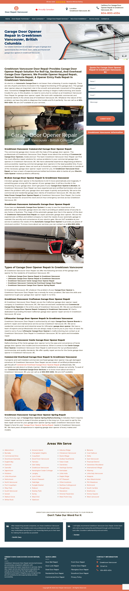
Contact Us (105, 19)
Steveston (63, 491)
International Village (94, 468)
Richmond (91, 485)
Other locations (65, 482)
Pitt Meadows (92, 482)
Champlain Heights (39, 453)
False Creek (63, 462)
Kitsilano (8, 473)
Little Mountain (10, 476)
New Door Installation (78, 19)
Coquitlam (36, 456)
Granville (8, 468)
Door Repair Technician (20, 19)
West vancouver (93, 497)
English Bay (9, 462)
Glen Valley (36, 465)
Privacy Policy (76, 577)
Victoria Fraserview (66, 494)
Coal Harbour (92, 453)
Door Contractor (38, 19)
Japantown (9, 470)
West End (35, 497)
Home (7, 19)
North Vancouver (11, 482)
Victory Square (92, 494)
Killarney (90, 470)
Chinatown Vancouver (67, 453)
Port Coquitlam (10, 485)
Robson (35, 488)
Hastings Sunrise (65, 468)
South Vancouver (11, 491)
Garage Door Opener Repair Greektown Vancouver (45, 23)
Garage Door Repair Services (57, 19)
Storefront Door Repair (80, 573)
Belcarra (90, 450)
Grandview (63, 465)
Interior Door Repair (78, 566)
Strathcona (91, 491)
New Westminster (94, 479)
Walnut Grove (10, 497)
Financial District (93, 462)
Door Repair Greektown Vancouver (19, 23)
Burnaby (8, 453)
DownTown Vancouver (40, 459)
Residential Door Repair (54, 573)
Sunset (7, 494)
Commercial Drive (11, 456)
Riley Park (8, 488)
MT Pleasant (64, 479)
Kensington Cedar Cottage (42, 470)
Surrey (34, 494)
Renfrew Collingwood (67, 485)
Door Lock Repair (52, 566)
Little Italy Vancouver (95, 473)
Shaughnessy (64, 488)
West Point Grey (65, 497)
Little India (63, 473)
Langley (35, 473)
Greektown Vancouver (40, 468)
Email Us (103, 566)
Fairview (35, 462)
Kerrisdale (63, 470)
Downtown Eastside (12, 459)
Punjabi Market (38, 485)
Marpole (90, 476)
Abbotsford (9, 450)
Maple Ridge (64, 476)
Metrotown (9, 479)
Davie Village (64, 456)
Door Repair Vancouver (63, 588)
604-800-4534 (110, 13)
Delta (89, 456)
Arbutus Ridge (64, 450)
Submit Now (105, 119)
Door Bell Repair (51, 562)
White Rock (9, 500)
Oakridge (35, 482)
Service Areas (94, 19)
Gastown (8, 465)
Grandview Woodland (95, 465)
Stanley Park (37, 491)
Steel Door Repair (52, 569)
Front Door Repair (78, 562)
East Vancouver (93, 459)
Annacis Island (37, 450)
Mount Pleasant (38, 479)
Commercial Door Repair (54, 577)
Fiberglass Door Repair (80, 569)
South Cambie (92, 488)
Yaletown (35, 500)
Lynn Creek (36, 476)
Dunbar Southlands (66, 459)
